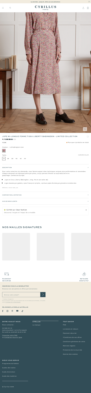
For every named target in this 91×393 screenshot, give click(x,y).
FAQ (64, 325)
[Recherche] (10, 7)
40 (17, 158)
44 (25, 158)
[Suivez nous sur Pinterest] (12, 311)
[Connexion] (83, 8)
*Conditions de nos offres (72, 337)
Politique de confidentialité (13, 302)
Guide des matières (9, 376)
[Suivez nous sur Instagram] (7, 311)
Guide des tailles (83, 154)
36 (8, 158)
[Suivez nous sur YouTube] (17, 311)
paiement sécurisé (6, 280)
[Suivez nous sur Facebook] (2, 311)
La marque (36, 325)
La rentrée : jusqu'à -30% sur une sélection (45, 2)
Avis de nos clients (9, 201)
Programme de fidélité (10, 363)
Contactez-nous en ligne (13, 337)
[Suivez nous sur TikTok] (22, 311)
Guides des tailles (8, 368)
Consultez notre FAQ (9, 335)
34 (4, 158)
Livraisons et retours (70, 329)
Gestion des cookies (70, 354)
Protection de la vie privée (72, 350)
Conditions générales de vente (74, 341)
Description (7, 167)
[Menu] (3, 7)
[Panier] (88, 8)
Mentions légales (69, 346)
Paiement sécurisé (70, 333)
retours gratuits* (84, 280)
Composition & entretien (12, 195)
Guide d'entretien (8, 372)
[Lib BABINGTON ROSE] (4, 150)
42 (21, 158)
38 (12, 158)
